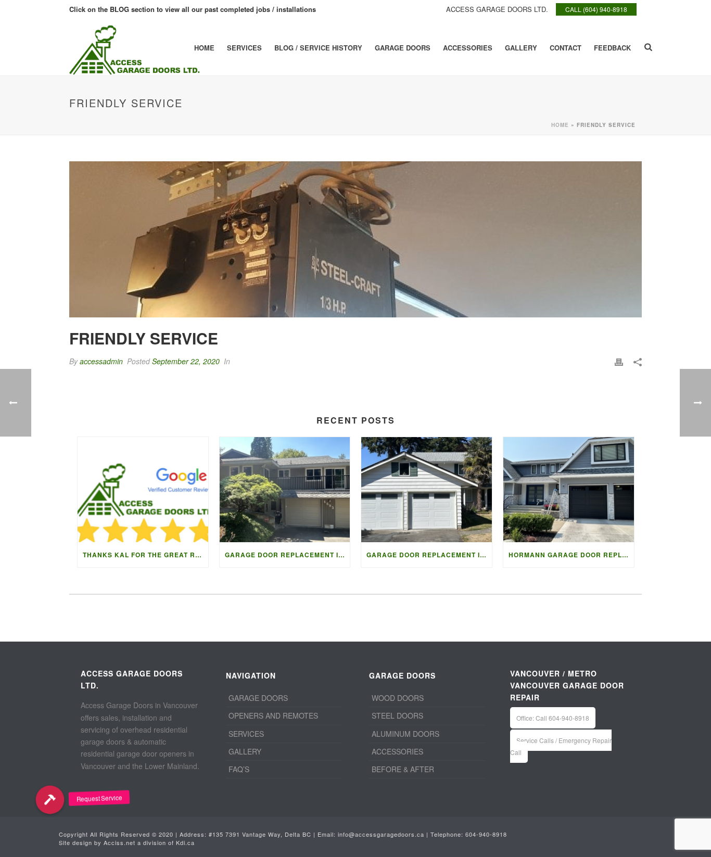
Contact (565, 48)
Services (244, 48)
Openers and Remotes (273, 715)
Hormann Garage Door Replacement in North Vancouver (571, 554)
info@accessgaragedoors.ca (381, 834)
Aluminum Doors (405, 733)
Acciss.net (119, 842)
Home (204, 48)
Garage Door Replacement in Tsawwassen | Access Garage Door (429, 554)
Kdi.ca (185, 842)
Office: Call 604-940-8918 (552, 717)
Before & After (403, 769)
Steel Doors (397, 715)
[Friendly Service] (355, 239)
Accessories (467, 48)
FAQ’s (238, 769)
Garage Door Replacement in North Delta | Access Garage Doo (287, 554)
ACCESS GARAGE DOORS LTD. (497, 9)
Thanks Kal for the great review (145, 554)
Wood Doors (398, 698)
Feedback (612, 48)
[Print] (619, 361)
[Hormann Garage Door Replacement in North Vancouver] (568, 489)
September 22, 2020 (186, 361)
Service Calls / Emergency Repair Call (561, 746)
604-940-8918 (486, 834)
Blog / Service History (318, 48)
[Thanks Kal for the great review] (143, 489)
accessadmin (101, 361)
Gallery (521, 48)
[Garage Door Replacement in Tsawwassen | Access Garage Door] (426, 489)
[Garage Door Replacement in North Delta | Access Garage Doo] (285, 489)
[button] (50, 799)
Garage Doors (402, 48)
